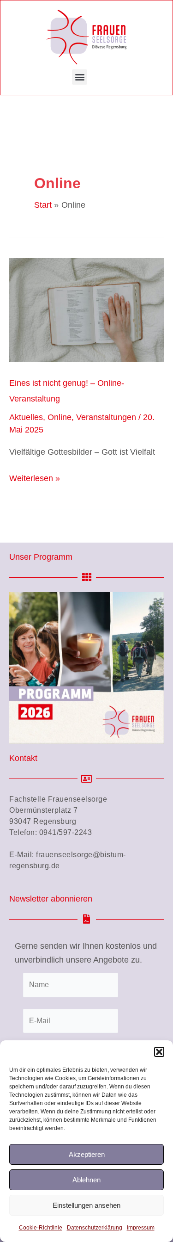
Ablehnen (86, 1180)
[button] (159, 1052)
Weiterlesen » (34, 477)
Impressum (141, 1227)
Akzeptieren (87, 1154)
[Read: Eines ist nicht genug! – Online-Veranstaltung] (86, 309)
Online (60, 417)
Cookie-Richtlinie (40, 1227)
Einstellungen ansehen (86, 1205)
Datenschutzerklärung (94, 1227)
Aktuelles (26, 417)
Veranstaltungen (106, 417)
